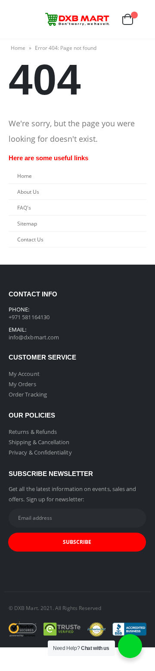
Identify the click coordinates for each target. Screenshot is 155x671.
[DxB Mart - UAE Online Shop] (77, 19)
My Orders (22, 384)
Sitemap (27, 223)
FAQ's (24, 207)
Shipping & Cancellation (39, 442)
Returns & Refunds (33, 432)
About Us (28, 191)
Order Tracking (28, 394)
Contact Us (30, 239)
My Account (24, 374)
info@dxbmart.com (34, 337)
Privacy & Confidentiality (40, 452)
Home (18, 48)
